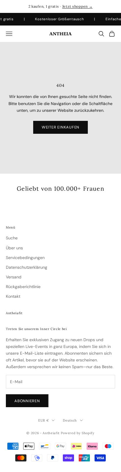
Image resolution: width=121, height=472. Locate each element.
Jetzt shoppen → (77, 6)
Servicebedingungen (25, 257)
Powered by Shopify (78, 433)
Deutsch (70, 420)
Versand (13, 277)
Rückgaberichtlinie (23, 286)
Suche (12, 238)
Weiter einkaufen (60, 127)
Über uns (14, 248)
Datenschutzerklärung (26, 267)
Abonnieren (27, 400)
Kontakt (13, 296)
